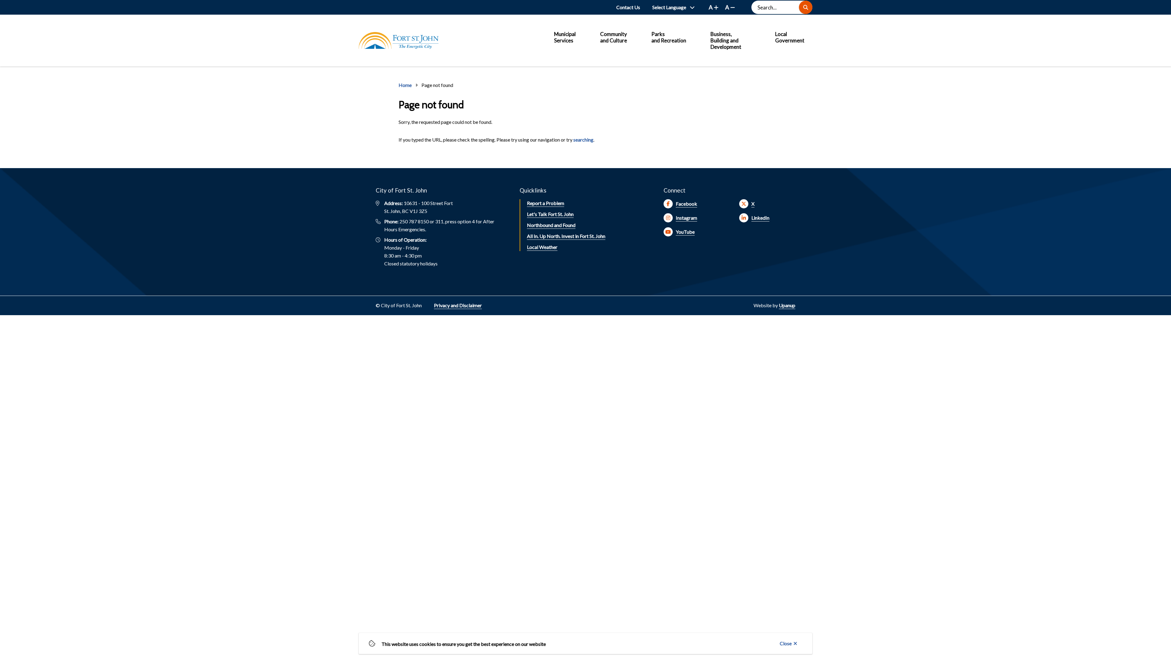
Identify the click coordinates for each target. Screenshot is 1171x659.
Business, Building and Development (726, 40)
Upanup (787, 305)
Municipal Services (565, 37)
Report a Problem (545, 203)
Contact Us (628, 7)
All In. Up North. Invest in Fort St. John (566, 236)
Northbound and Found (551, 225)
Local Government (789, 37)
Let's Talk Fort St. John (550, 214)
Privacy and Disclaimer (458, 305)
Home (405, 85)
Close (786, 643)
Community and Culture (613, 37)
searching (583, 139)
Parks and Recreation (668, 37)
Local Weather (542, 247)
